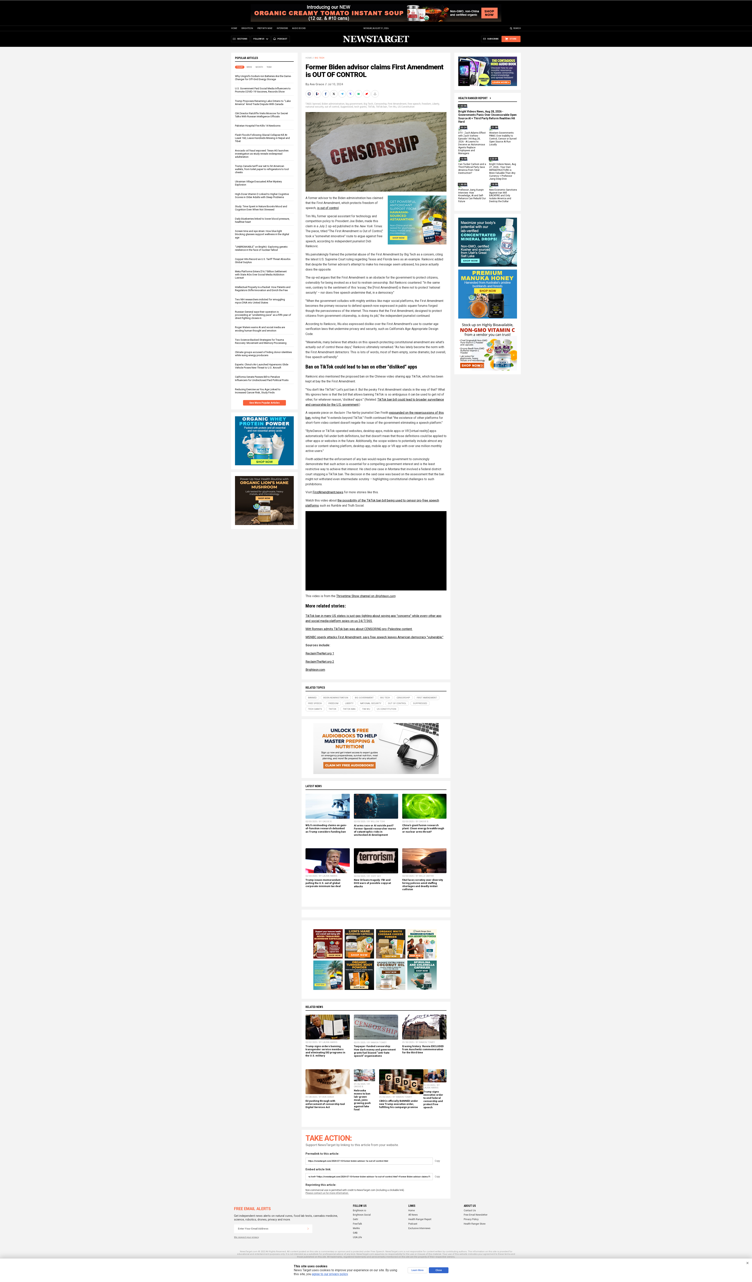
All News (413, 1214)
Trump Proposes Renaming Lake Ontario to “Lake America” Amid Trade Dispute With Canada (263, 103)
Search (517, 28)
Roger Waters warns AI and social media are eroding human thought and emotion (260, 329)
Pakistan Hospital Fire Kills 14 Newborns (257, 125)
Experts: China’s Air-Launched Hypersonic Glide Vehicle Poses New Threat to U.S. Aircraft (261, 366)
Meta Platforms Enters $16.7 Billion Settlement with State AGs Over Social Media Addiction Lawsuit (261, 274)
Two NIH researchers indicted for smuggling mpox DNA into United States (260, 301)
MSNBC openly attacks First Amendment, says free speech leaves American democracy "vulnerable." (374, 637)
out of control (332, 106)
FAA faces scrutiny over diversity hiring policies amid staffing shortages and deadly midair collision (422, 884)
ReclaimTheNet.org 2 (320, 662)
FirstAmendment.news (328, 492)
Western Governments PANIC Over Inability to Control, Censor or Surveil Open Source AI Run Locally (503, 139)
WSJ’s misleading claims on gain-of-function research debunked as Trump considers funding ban (326, 828)
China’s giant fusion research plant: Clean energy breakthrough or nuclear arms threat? (423, 828)
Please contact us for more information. (327, 1193)
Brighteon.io (359, 1210)
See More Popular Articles (264, 402)
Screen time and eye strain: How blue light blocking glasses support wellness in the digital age (262, 234)
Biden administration (333, 103)
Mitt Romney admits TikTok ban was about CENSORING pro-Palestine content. (359, 629)
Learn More (417, 1270)
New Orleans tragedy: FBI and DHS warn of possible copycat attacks (372, 883)
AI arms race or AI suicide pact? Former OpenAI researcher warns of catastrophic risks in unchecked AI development (375, 830)
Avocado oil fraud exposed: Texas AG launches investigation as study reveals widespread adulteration (261, 153)
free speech (414, 103)
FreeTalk (357, 1223)
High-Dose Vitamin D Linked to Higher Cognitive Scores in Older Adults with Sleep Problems (262, 196)
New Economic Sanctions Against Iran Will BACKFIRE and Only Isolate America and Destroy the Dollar (503, 195)
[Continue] (308, 1228)
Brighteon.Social (362, 1214)
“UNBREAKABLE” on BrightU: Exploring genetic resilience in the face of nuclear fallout (261, 248)
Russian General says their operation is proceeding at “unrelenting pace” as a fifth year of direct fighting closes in (263, 315)
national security (315, 106)
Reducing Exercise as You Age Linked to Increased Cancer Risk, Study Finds (257, 391)
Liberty (435, 103)
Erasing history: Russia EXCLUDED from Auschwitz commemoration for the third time (423, 1049)
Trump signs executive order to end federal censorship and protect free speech (433, 1099)
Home (234, 28)
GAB (355, 1232)
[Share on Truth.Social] (351, 94)
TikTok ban (381, 106)
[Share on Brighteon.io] (318, 94)
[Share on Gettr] (367, 94)
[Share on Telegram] (342, 94)
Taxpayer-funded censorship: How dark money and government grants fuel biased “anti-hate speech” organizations (375, 1051)
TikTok (371, 106)
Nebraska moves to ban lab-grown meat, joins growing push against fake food (362, 1100)
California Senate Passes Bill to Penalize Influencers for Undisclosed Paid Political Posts (261, 378)
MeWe (356, 1228)
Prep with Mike (264, 28)
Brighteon (247, 28)
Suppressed (346, 106)
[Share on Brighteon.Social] (310, 94)
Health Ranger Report (473, 98)
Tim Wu (392, 106)
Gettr (355, 1219)
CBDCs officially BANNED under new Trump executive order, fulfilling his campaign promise (398, 1104)
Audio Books (299, 28)
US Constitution (406, 106)
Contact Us (470, 1210)
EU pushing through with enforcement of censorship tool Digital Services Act (325, 1104)
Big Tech (319, 58)
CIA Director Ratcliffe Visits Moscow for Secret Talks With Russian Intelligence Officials (261, 115)
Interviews (282, 28)
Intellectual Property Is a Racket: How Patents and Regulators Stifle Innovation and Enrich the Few (262, 289)
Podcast (412, 1223)
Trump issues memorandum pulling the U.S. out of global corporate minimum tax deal (323, 883)
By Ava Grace (315, 84)
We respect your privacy (246, 1237)
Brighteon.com (315, 670)
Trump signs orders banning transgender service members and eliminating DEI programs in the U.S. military (325, 1051)
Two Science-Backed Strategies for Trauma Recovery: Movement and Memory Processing (261, 341)
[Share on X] (334, 94)
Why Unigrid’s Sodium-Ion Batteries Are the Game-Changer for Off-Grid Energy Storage (263, 78)
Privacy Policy (471, 1219)
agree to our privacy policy (330, 1274)
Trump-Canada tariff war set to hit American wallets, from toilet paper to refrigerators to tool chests (262, 169)
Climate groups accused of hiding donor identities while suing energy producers (263, 354)
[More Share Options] (375, 94)
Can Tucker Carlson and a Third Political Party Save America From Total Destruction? (472, 169)
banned (317, 103)
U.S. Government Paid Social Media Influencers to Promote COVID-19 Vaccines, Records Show (263, 90)
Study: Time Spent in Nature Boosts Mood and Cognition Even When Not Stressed (261, 208)
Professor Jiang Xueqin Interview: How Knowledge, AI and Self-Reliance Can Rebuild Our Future (472, 195)
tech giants (360, 106)
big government (354, 103)
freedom (426, 103)
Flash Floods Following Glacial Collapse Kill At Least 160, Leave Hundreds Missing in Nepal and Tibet (262, 138)
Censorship (380, 103)
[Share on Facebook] (326, 94)
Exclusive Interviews (419, 1228)
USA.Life (357, 1237)
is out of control (328, 208)
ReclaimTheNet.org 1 (320, 653)
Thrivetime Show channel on (365, 596)
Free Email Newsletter (475, 1214)
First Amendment (397, 103)
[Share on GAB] (359, 94)
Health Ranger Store (474, 1223)
